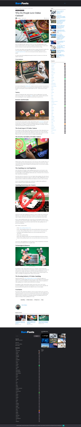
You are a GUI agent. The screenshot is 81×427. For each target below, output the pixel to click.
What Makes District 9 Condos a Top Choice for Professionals (61, 51)
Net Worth (17, 407)
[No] (79, 425)
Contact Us (17, 342)
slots (31, 95)
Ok (63, 425)
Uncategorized (18, 418)
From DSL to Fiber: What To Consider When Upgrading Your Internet (61, 46)
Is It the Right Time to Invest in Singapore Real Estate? (60, 55)
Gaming (53, 77)
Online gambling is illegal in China (25, 227)
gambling (23, 299)
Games (17, 412)
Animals (53, 92)
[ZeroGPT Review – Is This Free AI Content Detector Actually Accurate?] (45, 336)
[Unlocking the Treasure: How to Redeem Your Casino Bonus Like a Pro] (20, 318)
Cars (52, 90)
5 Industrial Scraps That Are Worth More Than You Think (61, 31)
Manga (53, 119)
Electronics (17, 415)
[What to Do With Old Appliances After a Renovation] (53, 12)
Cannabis (53, 80)
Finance (53, 107)
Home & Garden (54, 86)
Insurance (17, 421)
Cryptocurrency (54, 104)
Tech (52, 105)
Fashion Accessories (55, 101)
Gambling (20, 8)
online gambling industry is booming (30, 278)
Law (52, 96)
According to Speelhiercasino (20, 51)
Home (17, 8)
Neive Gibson (19, 18)
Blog (52, 81)
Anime (52, 75)
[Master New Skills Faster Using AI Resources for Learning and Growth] (53, 27)
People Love (37, 299)
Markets (53, 128)
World (17, 410)
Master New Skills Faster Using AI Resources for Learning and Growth (61, 26)
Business (53, 65)
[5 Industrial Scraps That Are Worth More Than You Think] (53, 31)
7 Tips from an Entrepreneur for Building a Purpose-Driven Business (61, 16)
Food (52, 111)
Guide (52, 87)
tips (42, 299)
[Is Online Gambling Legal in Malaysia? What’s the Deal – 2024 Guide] (32, 318)
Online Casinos (30, 299)
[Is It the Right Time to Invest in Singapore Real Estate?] (53, 56)
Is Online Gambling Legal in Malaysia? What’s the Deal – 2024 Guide (31, 322)
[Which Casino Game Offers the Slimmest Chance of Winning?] (44, 318)
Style (16, 401)
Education (53, 68)
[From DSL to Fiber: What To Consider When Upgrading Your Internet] (53, 47)
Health (53, 66)
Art (16, 419)
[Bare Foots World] (21, 3)
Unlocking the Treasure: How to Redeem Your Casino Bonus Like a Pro (20, 322)
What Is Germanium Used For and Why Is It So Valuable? (61, 42)
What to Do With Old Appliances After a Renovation (60, 12)
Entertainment (54, 84)
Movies (53, 89)
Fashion (53, 110)
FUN (52, 122)
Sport (52, 95)
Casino (53, 99)
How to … (53, 74)
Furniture (17, 404)
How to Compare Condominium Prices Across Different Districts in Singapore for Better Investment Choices (61, 36)
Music (52, 98)
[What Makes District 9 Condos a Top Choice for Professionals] (53, 51)
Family (52, 113)
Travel (52, 78)
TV (16, 380)
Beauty (53, 108)
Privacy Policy (17, 345)
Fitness (53, 125)
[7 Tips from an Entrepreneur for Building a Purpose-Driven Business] (53, 17)
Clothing (53, 116)
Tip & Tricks (22, 10)
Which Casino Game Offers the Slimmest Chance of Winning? (43, 322)
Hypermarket (54, 83)
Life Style (53, 102)
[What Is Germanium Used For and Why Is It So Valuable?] (53, 42)
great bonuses (41, 121)
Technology (53, 72)
